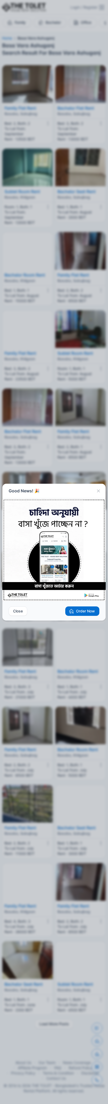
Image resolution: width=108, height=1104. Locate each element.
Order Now (85, 611)
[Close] (98, 491)
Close (18, 611)
